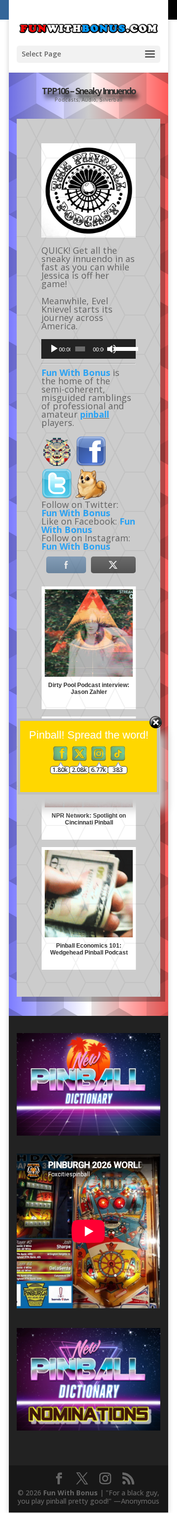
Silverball (110, 99)
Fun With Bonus (75, 372)
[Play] (54, 349)
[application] (88, 349)
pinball (94, 414)
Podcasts (67, 99)
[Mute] (112, 349)
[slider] (122, 348)
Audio (89, 99)
